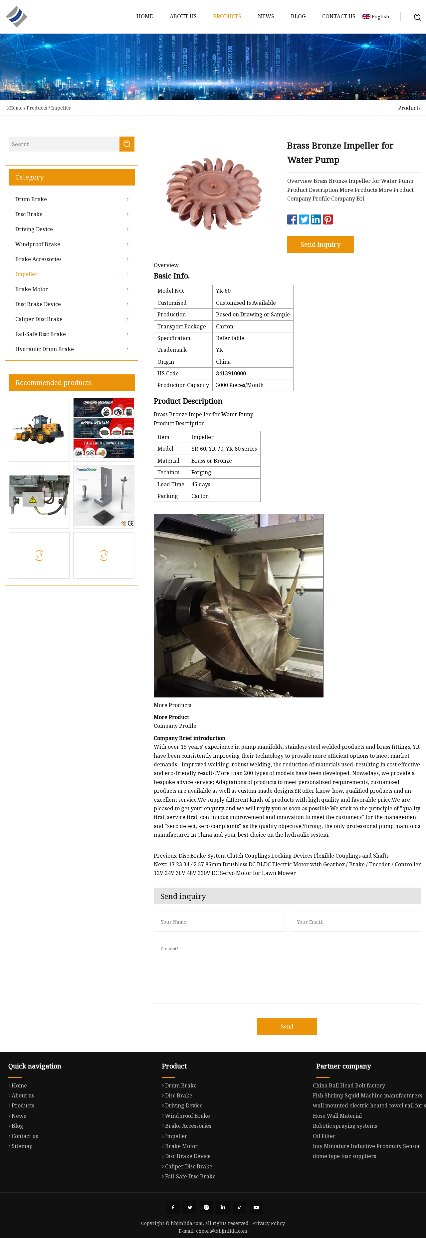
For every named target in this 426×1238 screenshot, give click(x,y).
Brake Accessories (38, 259)
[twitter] (189, 1207)
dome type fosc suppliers (344, 1156)
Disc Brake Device (38, 304)
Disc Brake (29, 214)
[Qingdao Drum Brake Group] (16, 16)
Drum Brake (31, 199)
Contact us (338, 16)
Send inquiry (320, 244)
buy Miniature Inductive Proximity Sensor (366, 1146)
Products (227, 16)
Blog (298, 16)
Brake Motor (31, 289)
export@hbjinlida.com (221, 1231)
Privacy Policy (268, 1223)
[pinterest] (206, 1207)
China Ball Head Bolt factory (349, 1085)
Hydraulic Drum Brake (44, 349)
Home (144, 16)
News (266, 16)
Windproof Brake (37, 244)
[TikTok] (239, 1207)
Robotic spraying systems (345, 1125)
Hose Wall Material (337, 1115)
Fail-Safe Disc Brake (40, 334)
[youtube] (256, 1207)
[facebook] (173, 1207)
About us (183, 16)
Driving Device (34, 229)
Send (287, 1026)
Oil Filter (324, 1136)
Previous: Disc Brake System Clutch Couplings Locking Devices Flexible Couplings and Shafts (271, 855)
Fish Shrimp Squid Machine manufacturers (367, 1095)
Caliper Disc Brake (39, 319)
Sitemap (22, 1146)
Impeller (61, 108)
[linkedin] (223, 1207)
